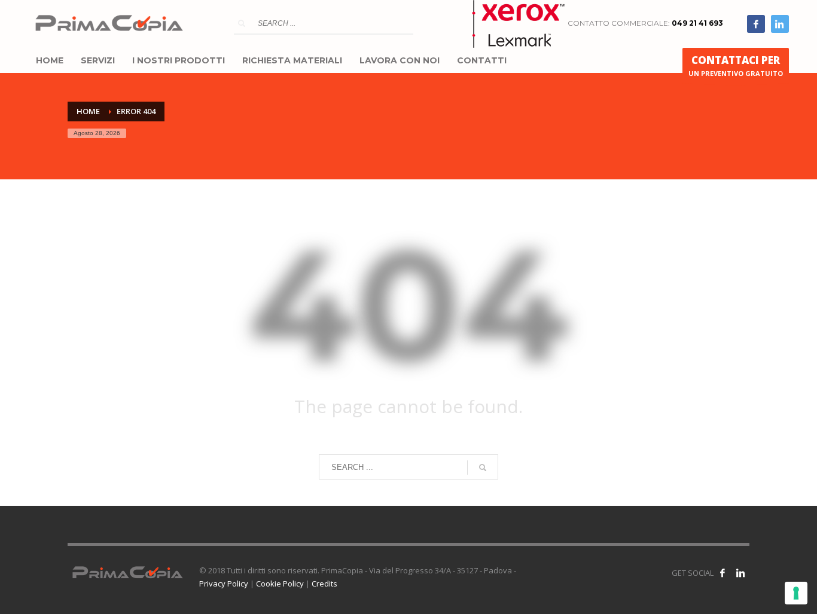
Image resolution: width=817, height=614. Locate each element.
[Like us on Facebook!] (722, 573)
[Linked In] (780, 24)
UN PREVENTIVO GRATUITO (735, 65)
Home (88, 111)
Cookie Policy (280, 583)
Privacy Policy (223, 583)
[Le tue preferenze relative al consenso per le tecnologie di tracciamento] (796, 593)
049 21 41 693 (697, 23)
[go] (242, 23)
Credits (324, 583)
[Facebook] (756, 24)
